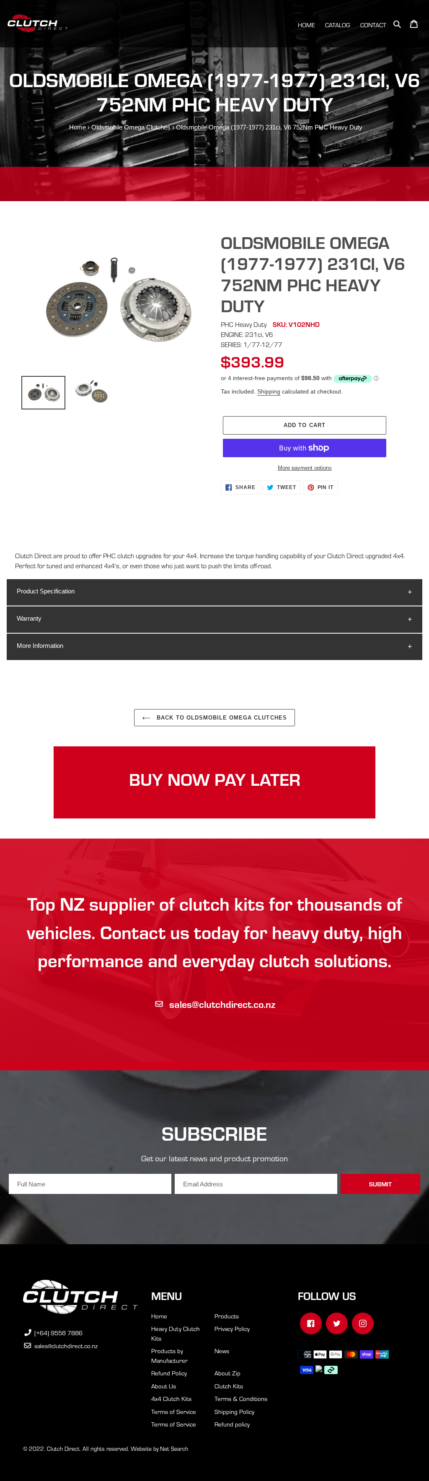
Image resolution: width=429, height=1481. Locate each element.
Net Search (174, 1449)
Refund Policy (169, 1373)
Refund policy (232, 1424)
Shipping (268, 391)
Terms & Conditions (240, 1398)
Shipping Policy (234, 1411)
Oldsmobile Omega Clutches (131, 127)
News (221, 1350)
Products (226, 1316)
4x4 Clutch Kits (171, 1398)
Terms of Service (173, 1411)
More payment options (305, 468)
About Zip (227, 1373)
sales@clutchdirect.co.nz (222, 1004)
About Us (163, 1386)
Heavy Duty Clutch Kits (175, 1333)
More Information (40, 645)
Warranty (29, 618)
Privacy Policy (232, 1328)
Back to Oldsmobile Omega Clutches (221, 718)
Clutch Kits (228, 1386)
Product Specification (46, 591)
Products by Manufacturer (169, 1355)
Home (77, 127)
